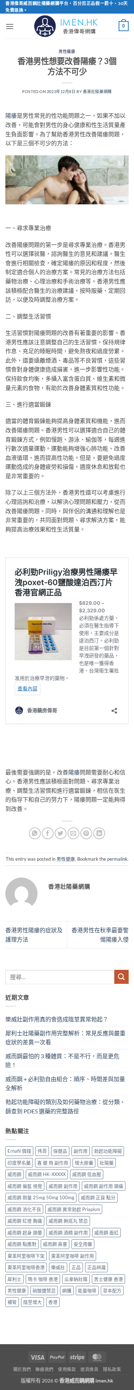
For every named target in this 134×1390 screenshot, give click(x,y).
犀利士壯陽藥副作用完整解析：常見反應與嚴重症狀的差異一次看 (65, 1038)
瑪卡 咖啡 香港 (43, 1279)
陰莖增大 (32, 1302)
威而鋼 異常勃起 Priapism (74, 1209)
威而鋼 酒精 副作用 (68, 1232)
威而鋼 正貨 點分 (98, 1197)
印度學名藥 (19, 1163)
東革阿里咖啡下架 (26, 1256)
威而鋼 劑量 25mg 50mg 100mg (41, 1197)
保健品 (60, 1151)
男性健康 (67, 51)
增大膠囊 (84, 1163)
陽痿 (11, 115)
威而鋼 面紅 (106, 1232)
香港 (53, 1302)
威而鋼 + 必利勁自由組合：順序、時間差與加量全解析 (65, 1083)
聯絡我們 (44, 1369)
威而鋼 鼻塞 (55, 1244)
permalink (117, 859)
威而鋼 (14, 1174)
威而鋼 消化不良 (24, 1209)
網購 (66, 1290)
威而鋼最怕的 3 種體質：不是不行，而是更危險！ (62, 1061)
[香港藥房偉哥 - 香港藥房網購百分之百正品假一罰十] (67, 26)
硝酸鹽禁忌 (44, 1290)
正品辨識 (96, 1267)
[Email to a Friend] (73, 833)
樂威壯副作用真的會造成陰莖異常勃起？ (56, 1019)
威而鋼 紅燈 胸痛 (25, 1221)
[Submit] (121, 977)
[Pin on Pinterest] (86, 833)
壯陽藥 (107, 1163)
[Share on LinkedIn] (99, 833)
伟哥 (42, 1151)
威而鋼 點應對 (22, 1244)
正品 (76, 1267)
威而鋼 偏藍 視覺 (25, 1186)
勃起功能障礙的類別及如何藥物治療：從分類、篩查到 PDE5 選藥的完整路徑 (65, 1106)
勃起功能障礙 (108, 1151)
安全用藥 (83, 1244)
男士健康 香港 (108, 1279)
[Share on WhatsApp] (35, 833)
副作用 (81, 1151)
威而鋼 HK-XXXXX (47, 1174)
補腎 (12, 1302)
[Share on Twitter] (60, 833)
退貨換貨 (89, 1369)
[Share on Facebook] (48, 833)
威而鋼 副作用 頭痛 (103, 1186)
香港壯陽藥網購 (97, 91)
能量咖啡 (87, 1290)
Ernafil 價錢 (19, 1151)
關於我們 (22, 1369)
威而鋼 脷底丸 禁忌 (68, 1221)
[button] (9, 26)
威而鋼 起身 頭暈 (25, 1232)
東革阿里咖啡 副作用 (72, 1256)
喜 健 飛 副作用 (52, 1163)
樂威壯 (58, 1267)
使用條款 (67, 1369)
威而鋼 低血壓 (86, 1174)
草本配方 (112, 1290)
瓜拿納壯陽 (76, 1279)
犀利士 (14, 1279)
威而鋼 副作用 (63, 1186)
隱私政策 (112, 1369)
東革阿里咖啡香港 (26, 1267)
